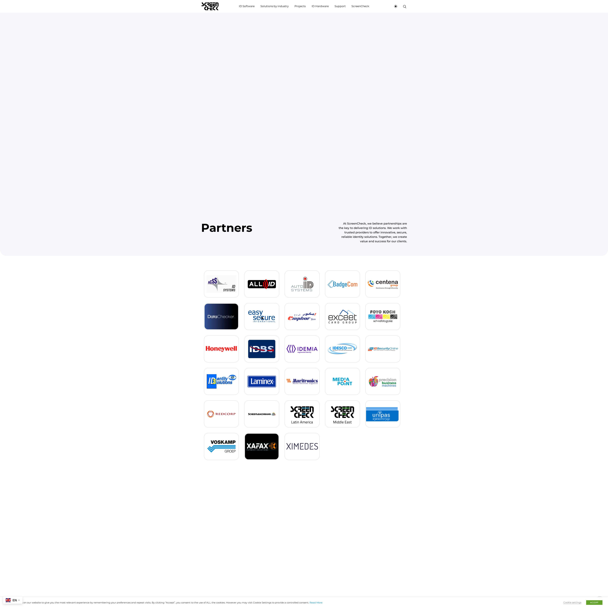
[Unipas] (382, 413)
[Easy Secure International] (261, 316)
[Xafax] (261, 446)
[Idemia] (302, 349)
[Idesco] (342, 349)
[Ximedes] (302, 446)
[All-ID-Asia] (261, 284)
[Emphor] (302, 316)
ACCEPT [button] (594, 602)
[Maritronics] (302, 381)
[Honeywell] (221, 349)
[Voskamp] (221, 446)
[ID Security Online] (382, 349)
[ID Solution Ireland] (221, 381)
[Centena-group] (382, 284)
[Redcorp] (221, 413)
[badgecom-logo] (342, 284)
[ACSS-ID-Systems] (221, 284)
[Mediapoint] (342, 381)
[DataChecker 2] (221, 316)
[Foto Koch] (382, 316)
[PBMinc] (382, 381)
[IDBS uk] (261, 349)
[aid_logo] (302, 284)
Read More (316, 602)
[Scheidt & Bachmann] (261, 413)
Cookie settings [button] (572, 602)
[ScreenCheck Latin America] (302, 413)
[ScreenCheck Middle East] (342, 413)
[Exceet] (342, 316)
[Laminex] (261, 381)
